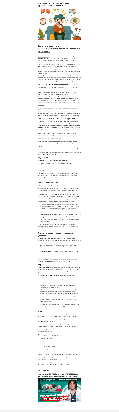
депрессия (57, 354)
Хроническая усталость (43, 56)
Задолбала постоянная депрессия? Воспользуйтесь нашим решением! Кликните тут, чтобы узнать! (59, 48)
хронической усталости (67, 84)
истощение (46, 58)
